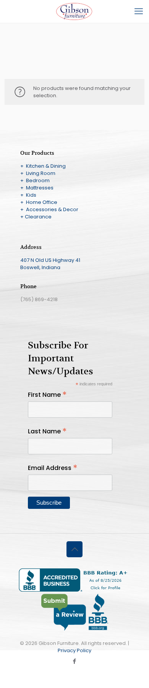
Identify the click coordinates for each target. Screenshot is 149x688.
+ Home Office (38, 202)
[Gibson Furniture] (74, 11)
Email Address (53, 467)
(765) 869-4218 (39, 299)
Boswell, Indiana (40, 267)
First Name (47, 394)
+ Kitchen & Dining (43, 166)
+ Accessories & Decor (49, 209)
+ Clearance (36, 216)
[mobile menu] (138, 11)
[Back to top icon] (74, 549)
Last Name (47, 431)
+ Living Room (37, 173)
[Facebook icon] (75, 661)
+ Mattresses (36, 187)
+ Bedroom (35, 180)
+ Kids (28, 195)
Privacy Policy (74, 650)
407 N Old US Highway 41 (50, 260)
